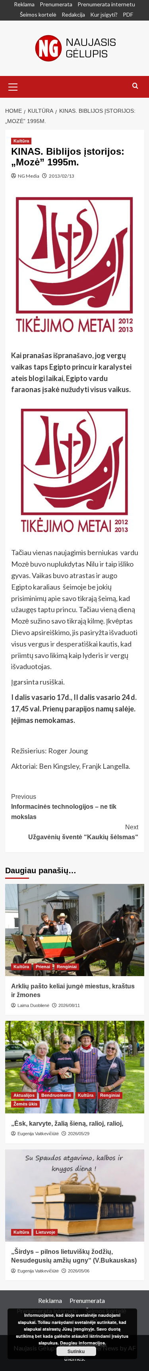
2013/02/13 (61, 176)
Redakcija (73, 14)
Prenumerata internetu (106, 4)
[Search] (135, 86)
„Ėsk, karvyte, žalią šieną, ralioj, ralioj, (67, 1123)
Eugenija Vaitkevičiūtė (38, 1133)
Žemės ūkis (25, 1104)
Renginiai (67, 966)
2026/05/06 (78, 1271)
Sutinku (76, 1351)
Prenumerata (56, 4)
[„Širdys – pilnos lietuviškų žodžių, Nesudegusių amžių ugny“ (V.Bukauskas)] (74, 1195)
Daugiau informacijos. (83, 1343)
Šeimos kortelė (38, 14)
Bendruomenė (56, 1095)
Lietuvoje (45, 1232)
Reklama (24, 4)
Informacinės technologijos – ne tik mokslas (63, 806)
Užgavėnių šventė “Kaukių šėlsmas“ (83, 832)
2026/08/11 (69, 1005)
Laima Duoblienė (33, 1005)
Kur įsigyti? (104, 14)
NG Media (28, 176)
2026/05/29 (78, 1133)
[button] (13, 86)
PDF (128, 14)
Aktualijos (24, 1095)
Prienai (43, 966)
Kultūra (21, 140)
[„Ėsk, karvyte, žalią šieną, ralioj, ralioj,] (74, 1067)
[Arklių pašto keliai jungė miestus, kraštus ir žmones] (74, 930)
